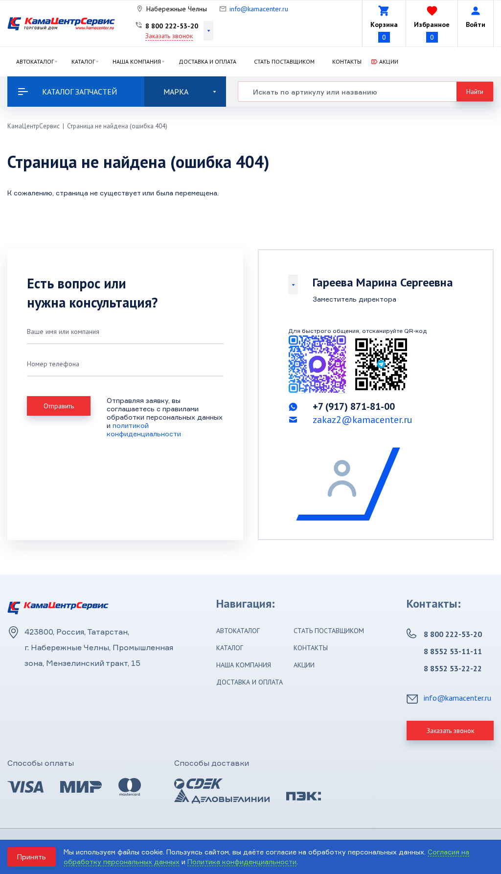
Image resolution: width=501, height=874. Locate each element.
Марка (175, 91)
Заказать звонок (169, 35)
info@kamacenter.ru (258, 8)
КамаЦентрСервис (33, 126)
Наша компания (137, 61)
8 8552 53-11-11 (453, 651)
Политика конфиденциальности (241, 861)
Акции (388, 61)
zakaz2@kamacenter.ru (362, 420)
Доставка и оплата (207, 61)
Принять (31, 856)
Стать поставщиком (284, 61)
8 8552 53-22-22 (453, 668)
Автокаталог (35, 61)
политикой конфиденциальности (144, 429)
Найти (474, 91)
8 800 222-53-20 (171, 26)
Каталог (83, 61)
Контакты (347, 61)
